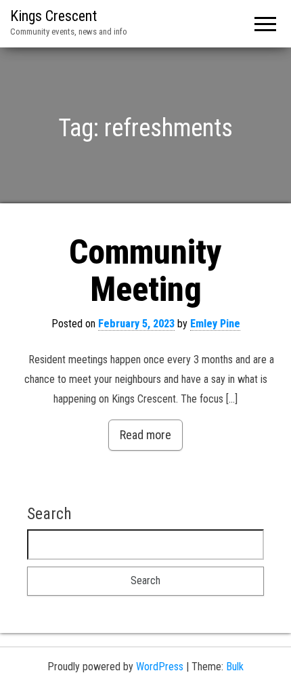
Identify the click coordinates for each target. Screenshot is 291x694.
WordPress (159, 666)
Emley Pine (215, 323)
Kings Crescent (53, 15)
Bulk (235, 666)
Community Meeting (145, 270)
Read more (145, 435)
